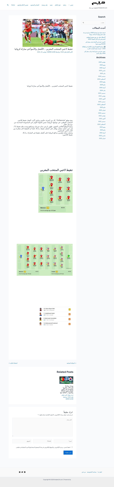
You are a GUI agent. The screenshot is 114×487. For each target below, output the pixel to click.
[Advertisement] (42, 69)
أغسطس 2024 (101, 79)
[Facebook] (24, 472)
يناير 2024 (102, 90)
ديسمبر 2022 (101, 113)
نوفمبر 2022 (102, 116)
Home (13, 5)
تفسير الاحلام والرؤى (22, 5)
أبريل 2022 (102, 133)
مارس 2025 (102, 70)
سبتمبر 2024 (101, 76)
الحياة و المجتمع (35, 5)
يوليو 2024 (102, 82)
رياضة (64, 5)
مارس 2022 (102, 135)
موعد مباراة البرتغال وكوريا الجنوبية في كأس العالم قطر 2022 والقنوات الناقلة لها (66, 389)
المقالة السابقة (71, 363)
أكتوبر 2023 (102, 99)
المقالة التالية (13, 363)
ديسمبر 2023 (101, 93)
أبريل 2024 (102, 87)
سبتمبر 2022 (101, 121)
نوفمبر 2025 (102, 62)
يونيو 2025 (102, 65)
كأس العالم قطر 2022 (67, 52)
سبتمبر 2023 (101, 101)
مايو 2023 (102, 107)
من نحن (84, 472)
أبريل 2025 (102, 68)
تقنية (51, 5)
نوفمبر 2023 (102, 96)
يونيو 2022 (102, 127)
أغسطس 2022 (101, 124)
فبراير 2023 (102, 110)
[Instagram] (19, 472)
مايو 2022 (102, 130)
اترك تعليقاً (70, 395)
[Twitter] (22, 472)
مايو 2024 (102, 84)
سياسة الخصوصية (91, 472)
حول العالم (58, 5)
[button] (69, 5)
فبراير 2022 (102, 138)
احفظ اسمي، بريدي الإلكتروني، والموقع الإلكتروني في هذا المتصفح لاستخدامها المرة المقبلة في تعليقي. (43, 447)
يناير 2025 (102, 73)
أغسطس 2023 (101, 104)
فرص (71, 5)
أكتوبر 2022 (102, 118)
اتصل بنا (100, 472)
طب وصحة (44, 5)
